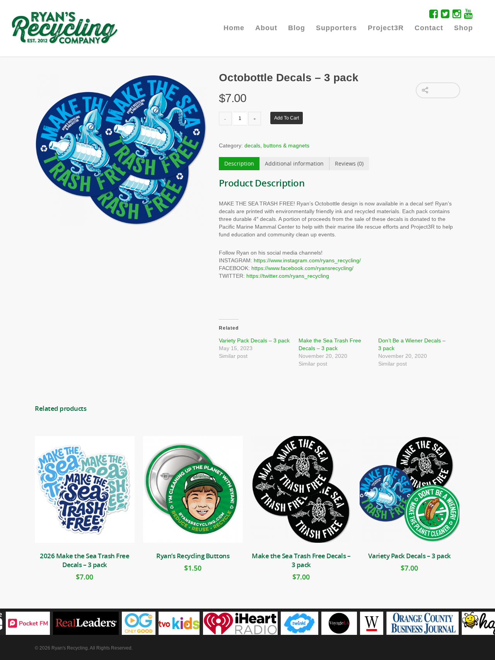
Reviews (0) (349, 163)
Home (234, 28)
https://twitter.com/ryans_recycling (287, 276)
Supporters (336, 28)
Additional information (294, 163)
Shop (463, 28)
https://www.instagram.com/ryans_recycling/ (307, 260)
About (266, 28)
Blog (296, 28)
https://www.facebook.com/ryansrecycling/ (302, 268)
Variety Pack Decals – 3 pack (254, 340)
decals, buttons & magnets (276, 145)
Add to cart (286, 118)
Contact (429, 28)
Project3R (386, 28)
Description (239, 163)
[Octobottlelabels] (121, 150)
